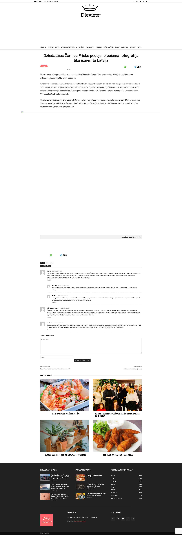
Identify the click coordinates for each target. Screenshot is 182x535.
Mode (57, 47)
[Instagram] (137, 1)
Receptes (124, 47)
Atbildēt (49, 280)
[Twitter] (143, 1)
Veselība (99, 47)
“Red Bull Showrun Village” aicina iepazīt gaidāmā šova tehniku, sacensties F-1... (60, 486)
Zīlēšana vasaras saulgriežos (132, 369)
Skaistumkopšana (68, 47)
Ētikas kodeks (86, 517)
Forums (50, 47)
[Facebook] (134, 1)
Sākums (43, 47)
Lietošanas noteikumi (73, 517)
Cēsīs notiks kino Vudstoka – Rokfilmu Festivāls (55, 369)
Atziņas (133, 47)
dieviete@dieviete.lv (80, 521)
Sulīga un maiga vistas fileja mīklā (118, 454)
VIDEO (139, 47)
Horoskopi (90, 47)
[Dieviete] (91, 10)
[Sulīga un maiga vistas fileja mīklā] (117, 436)
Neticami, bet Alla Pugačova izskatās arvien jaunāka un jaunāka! (117, 415)
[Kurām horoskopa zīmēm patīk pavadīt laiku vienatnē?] (80, 496)
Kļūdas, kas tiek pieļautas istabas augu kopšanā (65, 454)
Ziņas (117, 47)
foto (47, 263)
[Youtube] (146, 1)
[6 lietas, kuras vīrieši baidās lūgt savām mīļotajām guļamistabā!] (80, 486)
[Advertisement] (91, 31)
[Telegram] (140, 1)
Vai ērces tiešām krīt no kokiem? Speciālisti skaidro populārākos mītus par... (60, 496)
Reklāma (94, 517)
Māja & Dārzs (108, 47)
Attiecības (80, 47)
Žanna (51, 263)
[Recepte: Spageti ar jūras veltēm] (64, 395)
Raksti (44, 66)
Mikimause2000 (52, 308)
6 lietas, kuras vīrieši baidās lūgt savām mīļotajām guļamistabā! (95, 486)
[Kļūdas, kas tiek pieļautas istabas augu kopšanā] (64, 436)
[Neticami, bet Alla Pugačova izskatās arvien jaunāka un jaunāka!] (117, 395)
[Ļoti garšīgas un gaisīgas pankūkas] (80, 477)
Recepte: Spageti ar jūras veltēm (65, 413)
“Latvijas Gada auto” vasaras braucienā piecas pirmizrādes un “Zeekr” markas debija (60, 477)
